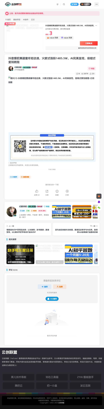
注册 (61, 287)
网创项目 (16, 19)
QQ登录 (53, 299)
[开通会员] (98, 196)
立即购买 (88, 43)
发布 (75, 4)
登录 (46, 287)
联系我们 (48, 147)
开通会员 (87, 4)
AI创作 (25, 19)
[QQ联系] (98, 202)
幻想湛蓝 (22, 67)
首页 (9, 19)
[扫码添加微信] (98, 207)
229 (23, 211)
